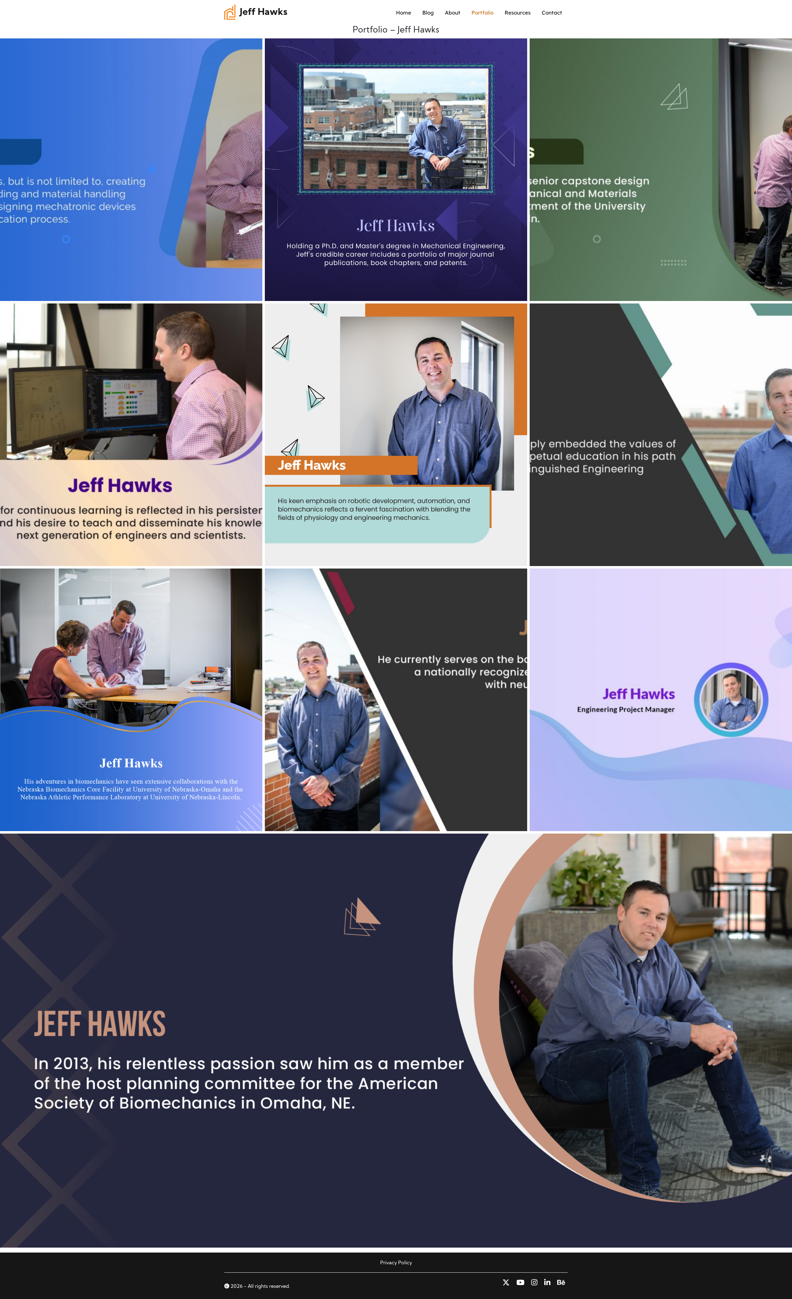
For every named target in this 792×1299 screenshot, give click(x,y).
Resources (518, 12)
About (452, 12)
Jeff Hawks (263, 12)
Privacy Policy (396, 1263)
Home (403, 12)
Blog (428, 12)
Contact (552, 12)
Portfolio (482, 12)
